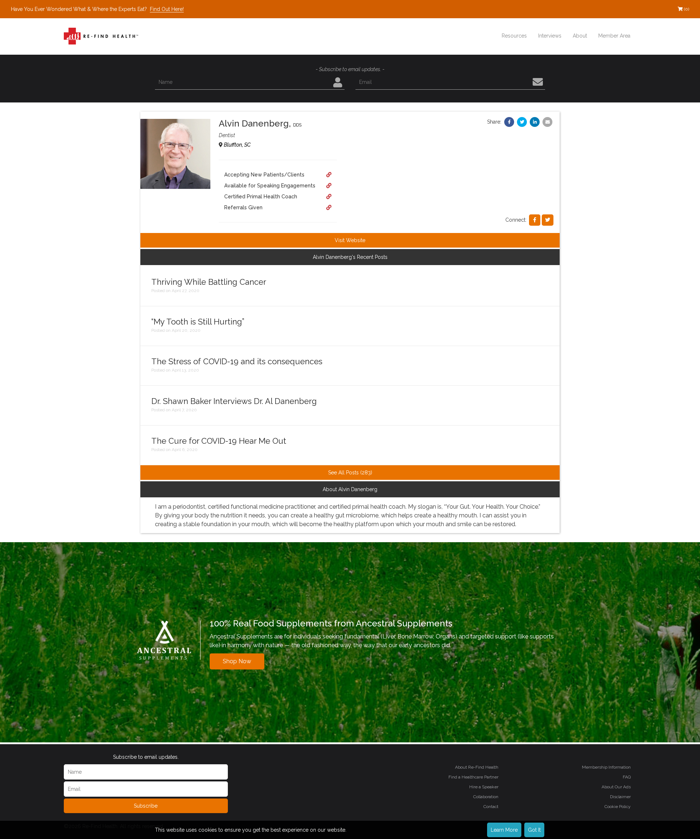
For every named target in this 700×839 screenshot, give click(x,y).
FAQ (627, 777)
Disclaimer (620, 796)
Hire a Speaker (483, 786)
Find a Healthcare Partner (473, 777)
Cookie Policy (617, 806)
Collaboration (485, 796)
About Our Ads (616, 786)
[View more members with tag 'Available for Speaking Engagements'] (328, 186)
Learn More (504, 830)
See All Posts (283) (350, 472)
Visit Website (350, 240)
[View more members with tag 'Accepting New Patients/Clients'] (328, 175)
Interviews (549, 36)
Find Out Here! (167, 9)
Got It (534, 830)
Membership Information (606, 767)
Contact (490, 806)
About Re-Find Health (476, 767)
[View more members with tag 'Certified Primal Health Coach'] (328, 196)
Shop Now (237, 661)
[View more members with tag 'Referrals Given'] (328, 207)
